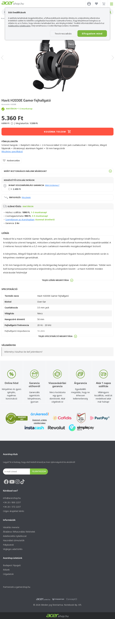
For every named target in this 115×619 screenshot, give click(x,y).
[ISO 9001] (79, 418)
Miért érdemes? (52, 185)
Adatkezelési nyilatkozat (15, 536)
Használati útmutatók (13, 540)
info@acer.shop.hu (12, 498)
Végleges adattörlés (12, 549)
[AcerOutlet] (43, 599)
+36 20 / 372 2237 (12, 506)
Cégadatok (8, 574)
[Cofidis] (62, 418)
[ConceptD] (71, 599)
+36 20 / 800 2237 (12, 502)
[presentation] (2, 57)
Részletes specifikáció (12, 151)
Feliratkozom (39, 471)
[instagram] (17, 482)
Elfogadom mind (92, 33)
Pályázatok (8, 544)
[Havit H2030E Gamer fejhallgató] (57, 58)
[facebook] (6, 482)
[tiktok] (22, 482)
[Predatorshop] (58, 599)
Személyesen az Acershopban (19, 219)
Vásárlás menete (11, 527)
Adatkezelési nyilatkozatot (19, 25)
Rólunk (6, 569)
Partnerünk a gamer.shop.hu (16, 587)
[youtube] (12, 482)
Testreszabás (63, 33)
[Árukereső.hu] (40, 415)
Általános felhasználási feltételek (19, 531)
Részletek (26, 197)
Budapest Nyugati (12, 565)
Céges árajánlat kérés (13, 511)
